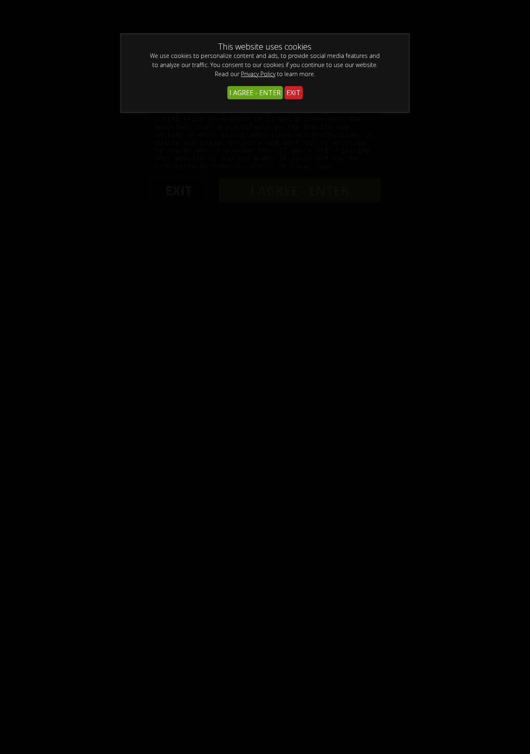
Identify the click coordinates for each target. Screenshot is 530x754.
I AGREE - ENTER (255, 92)
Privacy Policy (258, 74)
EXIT (294, 92)
